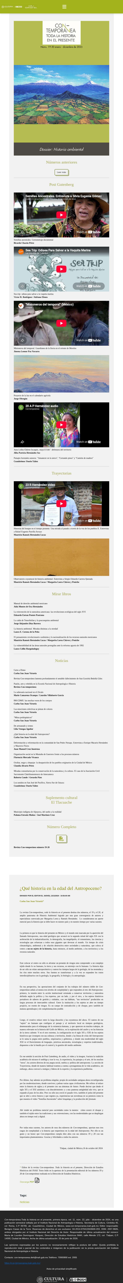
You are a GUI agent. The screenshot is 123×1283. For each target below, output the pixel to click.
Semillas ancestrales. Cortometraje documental (33, 241)
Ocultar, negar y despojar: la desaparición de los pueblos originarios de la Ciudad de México (53, 764)
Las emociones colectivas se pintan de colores (33, 710)
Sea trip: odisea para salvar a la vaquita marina (33, 295)
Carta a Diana (25, 671)
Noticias (24, 1202)
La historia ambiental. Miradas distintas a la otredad (36, 630)
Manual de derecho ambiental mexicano (30, 605)
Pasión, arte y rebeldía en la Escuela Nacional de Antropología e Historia (45, 685)
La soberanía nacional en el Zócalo (39, 693)
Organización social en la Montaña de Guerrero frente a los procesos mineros (46, 756)
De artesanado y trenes (23, 727)
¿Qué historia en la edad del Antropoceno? (32, 736)
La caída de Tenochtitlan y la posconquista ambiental (36, 622)
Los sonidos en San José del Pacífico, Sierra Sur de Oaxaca (39, 784)
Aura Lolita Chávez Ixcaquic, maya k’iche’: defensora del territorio (42, 451)
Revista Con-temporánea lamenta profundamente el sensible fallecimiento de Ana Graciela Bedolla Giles (58, 678)
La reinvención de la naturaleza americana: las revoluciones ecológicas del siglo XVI (50, 613)
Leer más (61, 172)
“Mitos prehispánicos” (25, 719)
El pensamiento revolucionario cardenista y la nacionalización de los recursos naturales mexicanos (55, 638)
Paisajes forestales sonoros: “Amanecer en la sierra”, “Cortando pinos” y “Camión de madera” (53, 459)
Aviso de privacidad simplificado (61, 1269)
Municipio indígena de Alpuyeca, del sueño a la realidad (37, 813)
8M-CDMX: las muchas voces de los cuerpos (33, 702)
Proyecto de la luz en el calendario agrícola (32, 397)
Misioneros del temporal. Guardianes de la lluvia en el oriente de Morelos (45, 350)
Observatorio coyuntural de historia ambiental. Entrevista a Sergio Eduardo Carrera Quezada (53, 580)
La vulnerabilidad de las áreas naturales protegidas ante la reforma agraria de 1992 (49, 647)
